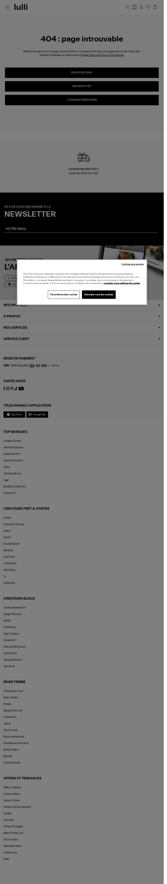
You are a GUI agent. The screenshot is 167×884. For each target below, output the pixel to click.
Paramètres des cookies (63, 294)
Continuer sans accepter (132, 264)
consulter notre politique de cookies (122, 283)
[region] (82, 282)
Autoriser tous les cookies (99, 294)
